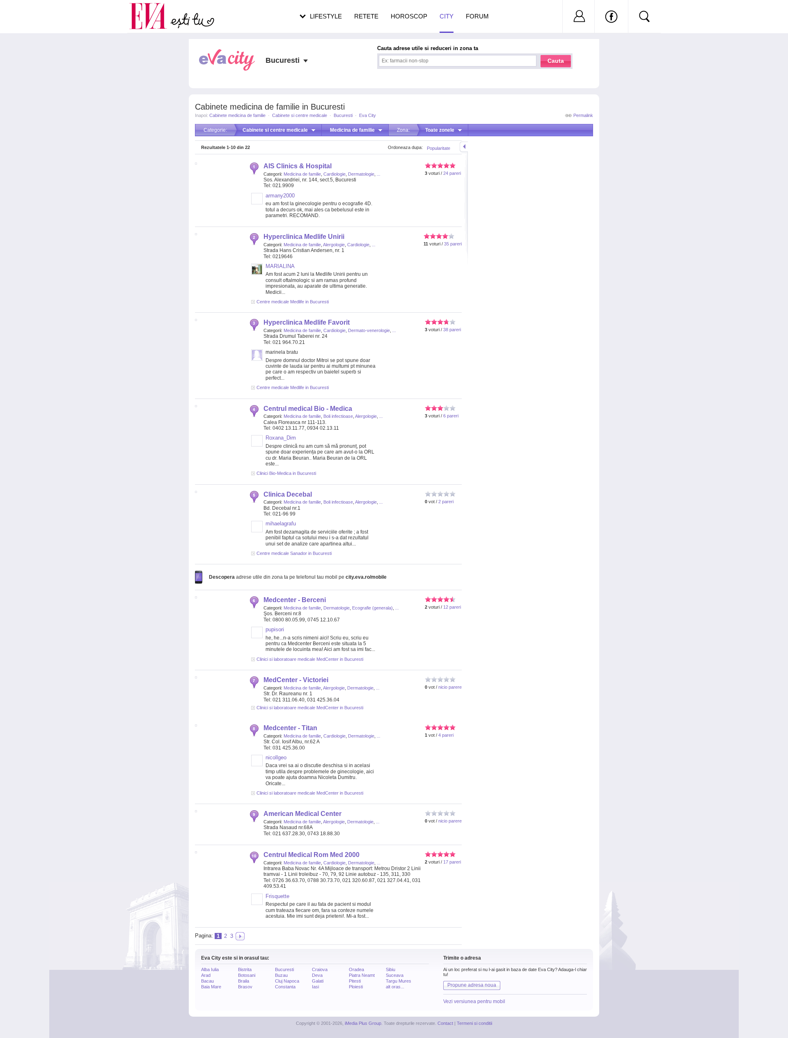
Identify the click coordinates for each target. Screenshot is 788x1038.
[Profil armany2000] (257, 203)
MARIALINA (280, 266)
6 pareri (450, 415)
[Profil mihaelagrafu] (257, 531)
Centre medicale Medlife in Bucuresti (293, 301)
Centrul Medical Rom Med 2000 (311, 854)
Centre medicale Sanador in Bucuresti (294, 553)
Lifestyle (326, 16)
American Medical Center (302, 813)
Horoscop (409, 16)
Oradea (356, 969)
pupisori (275, 629)
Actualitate (29, 15)
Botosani (246, 975)
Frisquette (277, 896)
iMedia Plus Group (363, 1023)
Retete (366, 16)
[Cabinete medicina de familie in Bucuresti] (240, 936)
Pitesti (355, 980)
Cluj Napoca (287, 980)
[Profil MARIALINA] (257, 273)
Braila (243, 980)
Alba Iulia (210, 969)
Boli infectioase (338, 416)
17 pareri (452, 861)
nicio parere (450, 687)
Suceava (394, 975)
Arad (206, 975)
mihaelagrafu (281, 523)
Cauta (555, 60)
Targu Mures (398, 980)
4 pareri (446, 735)
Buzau (281, 975)
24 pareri (452, 173)
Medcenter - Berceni (294, 599)
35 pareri (453, 243)
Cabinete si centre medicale (299, 115)
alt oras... (395, 986)
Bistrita (245, 969)
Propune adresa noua (471, 985)
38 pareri (452, 329)
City (447, 16)
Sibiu (390, 969)
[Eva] (153, 9)
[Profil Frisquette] (257, 903)
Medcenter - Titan (290, 727)
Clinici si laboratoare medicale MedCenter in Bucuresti (310, 659)
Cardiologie (334, 174)
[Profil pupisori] (257, 636)
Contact (445, 1023)
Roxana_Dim (281, 438)
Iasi (315, 986)
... (378, 174)
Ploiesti (356, 986)
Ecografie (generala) (372, 607)
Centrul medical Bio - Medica (307, 408)
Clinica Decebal (287, 494)
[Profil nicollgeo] (257, 765)
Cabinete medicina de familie (237, 115)
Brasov (245, 986)
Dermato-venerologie (369, 330)
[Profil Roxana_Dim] (257, 445)
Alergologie (334, 244)
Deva (317, 975)
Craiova (320, 969)
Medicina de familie (302, 174)
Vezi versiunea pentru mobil (474, 1001)
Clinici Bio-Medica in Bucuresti (286, 473)
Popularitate (438, 148)
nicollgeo (276, 757)
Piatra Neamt (362, 975)
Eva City (367, 115)
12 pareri (452, 607)
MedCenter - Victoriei (295, 679)
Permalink (583, 115)
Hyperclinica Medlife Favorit (306, 322)
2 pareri (446, 501)
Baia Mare (211, 986)
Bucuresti (343, 115)
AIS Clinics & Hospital (297, 166)
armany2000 (280, 195)
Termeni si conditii (474, 1023)
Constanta (285, 986)
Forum (477, 16)
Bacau (207, 980)
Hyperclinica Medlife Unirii (303, 236)
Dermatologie (361, 174)
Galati (317, 980)
